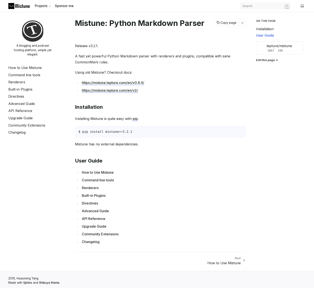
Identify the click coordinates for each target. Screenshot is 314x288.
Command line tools (24, 75)
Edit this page (265, 60)
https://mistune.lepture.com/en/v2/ (110, 90)
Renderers (16, 82)
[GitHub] (293, 6)
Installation (265, 29)
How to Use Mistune (25, 68)
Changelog (17, 132)
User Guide (265, 35)
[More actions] (242, 22)
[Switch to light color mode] (302, 6)
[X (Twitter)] (297, 6)
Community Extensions (26, 125)
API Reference (20, 111)
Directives (16, 96)
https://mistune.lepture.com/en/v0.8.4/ (113, 83)
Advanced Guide (21, 103)
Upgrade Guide (20, 118)
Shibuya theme (49, 282)
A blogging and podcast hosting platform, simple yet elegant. (32, 50)
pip (135, 118)
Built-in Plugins (20, 89)
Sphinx (27, 282)
